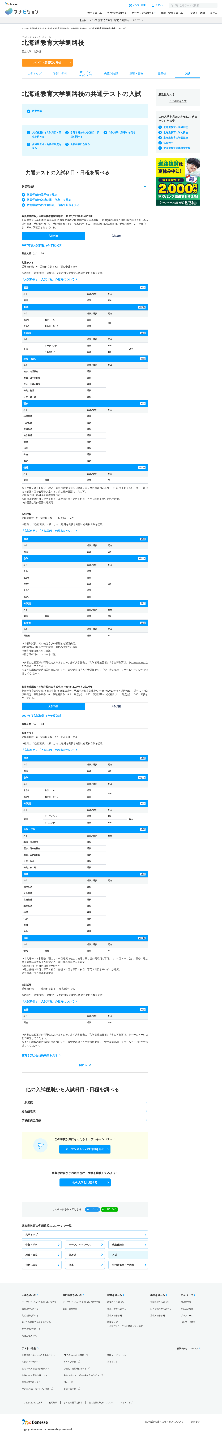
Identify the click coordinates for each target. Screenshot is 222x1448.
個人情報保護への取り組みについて (164, 1421)
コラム (213, 12)
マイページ (187, 1295)
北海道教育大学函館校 (176, 137)
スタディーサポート (31, 1362)
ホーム (24, 28)
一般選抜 (27, 1102)
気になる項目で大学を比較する (36, 1322)
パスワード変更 (188, 1322)
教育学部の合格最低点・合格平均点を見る (53, 204)
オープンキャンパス (80, 1244)
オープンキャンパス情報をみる (85, 1149)
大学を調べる (94, 12)
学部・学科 (31, 1244)
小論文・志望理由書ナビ (75, 1368)
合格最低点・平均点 (123, 1264)
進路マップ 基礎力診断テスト (35, 1368)
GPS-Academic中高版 (74, 1355)
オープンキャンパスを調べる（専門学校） (82, 1302)
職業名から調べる (115, 1302)
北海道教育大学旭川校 (176, 127)
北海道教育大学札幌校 (176, 132)
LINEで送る (110, 1209)
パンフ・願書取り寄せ (47, 62)
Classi (67, 1382)
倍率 (71, 1264)
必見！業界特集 (70, 1309)
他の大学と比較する (84, 1182)
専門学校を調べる (117, 12)
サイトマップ (126, 1402)
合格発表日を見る (80, 144)
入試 (114, 1254)
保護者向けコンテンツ (187, 1348)
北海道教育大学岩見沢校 (177, 148)
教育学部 (37, 111)
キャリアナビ (70, 1362)
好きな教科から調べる (160, 1309)
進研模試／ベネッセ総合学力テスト (38, 1355)
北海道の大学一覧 (43, 28)
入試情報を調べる (30, 1315)
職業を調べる (114, 1295)
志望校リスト (187, 1302)
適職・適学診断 (114, 1315)
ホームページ (138, 662)
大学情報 (31, 28)
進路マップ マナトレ (116, 1355)
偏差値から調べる (30, 1309)
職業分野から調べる (116, 1309)
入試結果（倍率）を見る (122, 132)
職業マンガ (126, 1324)
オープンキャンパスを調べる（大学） (39, 1302)
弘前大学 (168, 143)
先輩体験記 (118, 1244)
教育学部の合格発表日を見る (40, 1055)
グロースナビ (70, 1389)
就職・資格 (31, 1254)
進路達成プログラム (31, 1382)
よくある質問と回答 (73, 1402)
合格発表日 (31, 1264)
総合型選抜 (29, 1111)
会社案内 (195, 1421)
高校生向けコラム (30, 1335)
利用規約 (53, 1402)
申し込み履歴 (187, 1309)
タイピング (112, 1362)
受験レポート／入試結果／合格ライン (81, 1375)
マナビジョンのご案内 (32, 1402)
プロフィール (187, 1315)
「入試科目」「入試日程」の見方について (48, 279)
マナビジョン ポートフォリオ (35, 1389)
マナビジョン (21, 11)
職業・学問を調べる (172, 12)
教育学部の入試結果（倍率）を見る (49, 199)
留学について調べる (31, 1329)
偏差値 (72, 1254)
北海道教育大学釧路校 (59, 28)
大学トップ (31, 1234)
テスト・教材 (197, 12)
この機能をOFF (178, 101)
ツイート (94, 1209)
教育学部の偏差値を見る (42, 194)
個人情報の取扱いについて (101, 1402)
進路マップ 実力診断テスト (34, 1375)
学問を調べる (157, 1295)
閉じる (83, 1065)
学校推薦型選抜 (31, 1120)
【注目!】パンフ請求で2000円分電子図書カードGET (109, 20)
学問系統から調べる (159, 1302)
